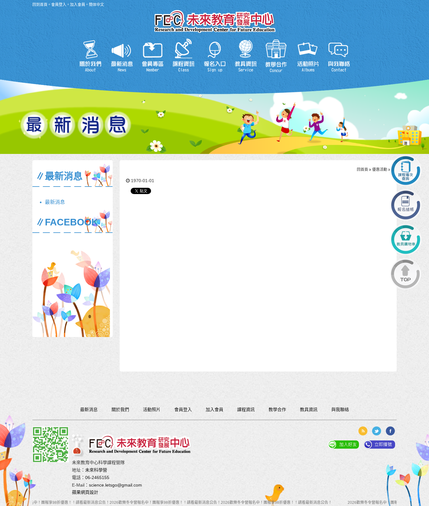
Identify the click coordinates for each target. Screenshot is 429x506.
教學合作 (276, 55)
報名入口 (214, 55)
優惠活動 (379, 169)
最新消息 (121, 55)
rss (362, 430)
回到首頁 (39, 5)
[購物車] (405, 239)
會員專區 (152, 55)
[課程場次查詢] (405, 170)
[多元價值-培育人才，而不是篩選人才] (135, 442)
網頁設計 (89, 492)
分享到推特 (376, 430)
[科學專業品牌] (214, 18)
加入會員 (77, 5)
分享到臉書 (390, 430)
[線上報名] (405, 205)
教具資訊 (245, 55)
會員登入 (58, 5)
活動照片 (308, 55)
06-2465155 (97, 477)
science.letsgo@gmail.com (115, 485)
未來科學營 (96, 469)
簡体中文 (96, 5)
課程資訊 (183, 55)
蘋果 (76, 492)
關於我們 (90, 55)
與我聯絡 (339, 55)
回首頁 (362, 169)
